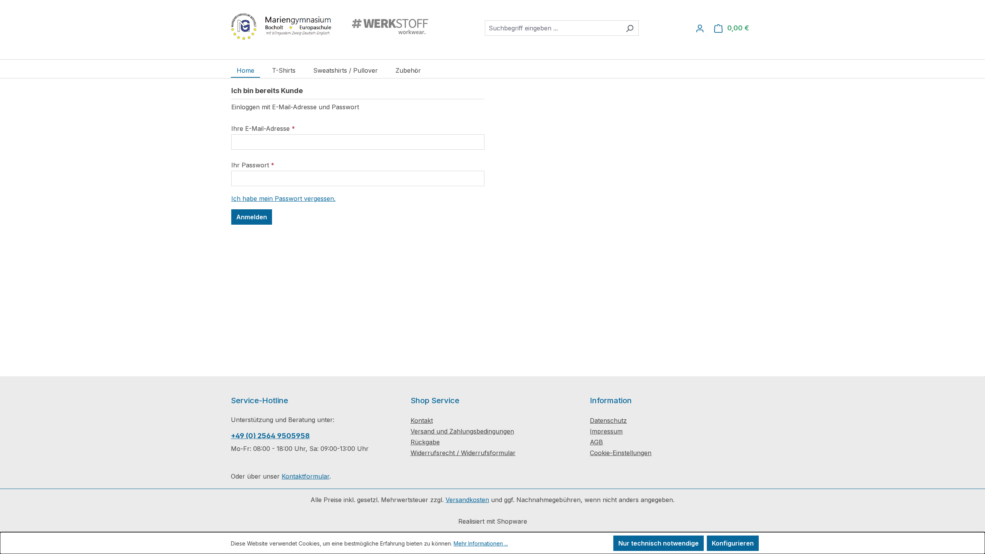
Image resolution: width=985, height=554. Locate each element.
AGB (596, 442)
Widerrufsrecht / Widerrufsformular (463, 453)
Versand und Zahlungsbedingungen (462, 431)
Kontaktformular (305, 476)
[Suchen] (630, 28)
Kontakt (422, 420)
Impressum (606, 431)
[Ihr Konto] (700, 28)
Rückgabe (425, 442)
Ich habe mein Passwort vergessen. (283, 198)
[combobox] (553, 28)
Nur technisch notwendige (658, 543)
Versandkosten (467, 500)
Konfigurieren (733, 543)
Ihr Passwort (252, 165)
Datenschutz (608, 420)
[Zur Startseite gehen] (332, 26)
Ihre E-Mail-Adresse (263, 128)
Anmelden (251, 217)
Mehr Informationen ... (481, 543)
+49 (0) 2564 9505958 (270, 436)
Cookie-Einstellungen (620, 453)
